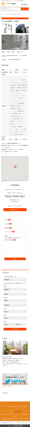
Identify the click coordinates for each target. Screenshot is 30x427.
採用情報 (24, 406)
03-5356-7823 (18, 426)
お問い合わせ (17, 406)
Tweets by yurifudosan (7, 386)
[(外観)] (22, 33)
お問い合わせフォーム (15, 209)
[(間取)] (8, 33)
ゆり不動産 (8, 418)
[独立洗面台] (15, 49)
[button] (15, 166)
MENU (26, 4)
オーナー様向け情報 (8, 406)
